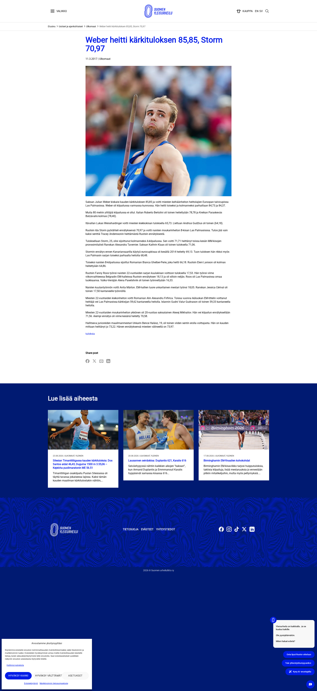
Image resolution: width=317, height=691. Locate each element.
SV (261, 11)
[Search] (267, 11)
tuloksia (90, 333)
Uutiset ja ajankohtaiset (71, 26)
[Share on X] (94, 361)
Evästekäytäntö (31, 683)
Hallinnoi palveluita (15, 665)
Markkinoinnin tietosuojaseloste (54, 683)
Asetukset (75, 675)
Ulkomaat (91, 26)
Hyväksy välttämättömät (47, 675)
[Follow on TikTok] (236, 530)
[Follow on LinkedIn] (252, 530)
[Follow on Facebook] (221, 530)
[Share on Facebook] (87, 361)
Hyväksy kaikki (18, 675)
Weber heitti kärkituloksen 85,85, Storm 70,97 (122, 26)
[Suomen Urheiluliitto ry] (158, 11)
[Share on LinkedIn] (108, 361)
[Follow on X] (244, 530)
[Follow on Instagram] (229, 530)
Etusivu (51, 26)
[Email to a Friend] (101, 361)
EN (256, 11)
